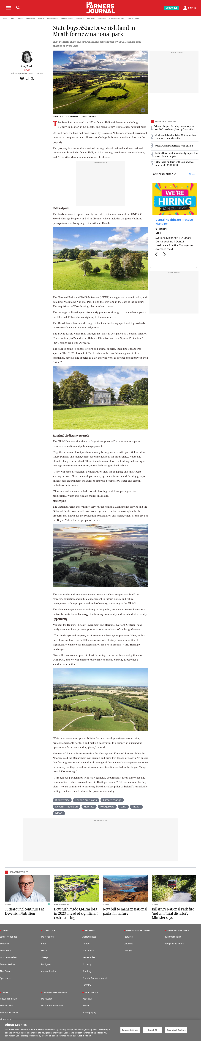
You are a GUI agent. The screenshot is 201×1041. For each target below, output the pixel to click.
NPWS (58, 813)
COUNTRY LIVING (133, 18)
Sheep (44, 957)
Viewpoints (5, 950)
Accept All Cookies (176, 1029)
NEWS (8, 904)
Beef (43, 943)
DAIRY (12, 18)
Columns (128, 943)
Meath (136, 806)
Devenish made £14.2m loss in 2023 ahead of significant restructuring (76, 913)
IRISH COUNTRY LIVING (138, 930)
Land (123, 806)
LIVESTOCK (49, 930)
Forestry (86, 984)
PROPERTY (80, 18)
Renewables (88, 957)
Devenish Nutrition (66, 806)
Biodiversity (62, 800)
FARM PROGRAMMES (178, 930)
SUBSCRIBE (171, 8)
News (27, 70)
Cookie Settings (130, 1029)
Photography (89, 1012)
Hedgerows (107, 806)
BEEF (5, 18)
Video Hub (5, 1019)
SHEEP (20, 18)
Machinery (88, 950)
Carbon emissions (86, 800)
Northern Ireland (9, 957)
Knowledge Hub (8, 998)
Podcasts (87, 998)
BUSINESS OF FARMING (55, 992)
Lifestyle (128, 950)
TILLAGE (41, 18)
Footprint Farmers (174, 943)
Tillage (86, 943)
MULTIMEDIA (91, 992)
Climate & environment (94, 978)
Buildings (87, 971)
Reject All (152, 1029)
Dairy (44, 950)
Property (86, 964)
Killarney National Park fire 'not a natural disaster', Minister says (173, 913)
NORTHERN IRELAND (116, 18)
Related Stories (18, 872)
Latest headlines (8, 936)
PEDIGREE (102, 18)
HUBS (5, 992)
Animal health (48, 971)
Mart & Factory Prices (52, 1005)
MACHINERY (30, 18)
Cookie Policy (84, 1035)
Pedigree (46, 964)
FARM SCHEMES (67, 18)
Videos (85, 1005)
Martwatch (46, 998)
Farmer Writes (7, 964)
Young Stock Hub (9, 1012)
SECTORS (90, 930)
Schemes (4, 943)
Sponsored (5, 978)
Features (128, 936)
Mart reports (47, 936)
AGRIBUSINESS (52, 18)
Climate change (112, 800)
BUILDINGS (91, 18)
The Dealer (5, 971)
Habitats (89, 806)
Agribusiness (89, 936)
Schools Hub (6, 1005)
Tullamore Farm (173, 936)
